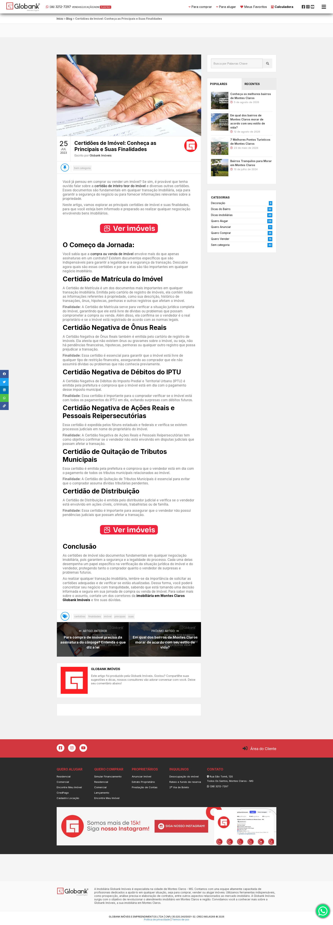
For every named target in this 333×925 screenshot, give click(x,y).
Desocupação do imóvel (184, 776)
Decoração (218, 203)
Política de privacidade (157, 919)
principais (119, 616)
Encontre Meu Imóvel (69, 787)
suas (131, 616)
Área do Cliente (263, 749)
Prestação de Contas (144, 787)
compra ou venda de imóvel (112, 254)
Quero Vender (220, 238)
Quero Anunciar (221, 227)
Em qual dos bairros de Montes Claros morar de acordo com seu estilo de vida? (165, 642)
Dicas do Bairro (220, 209)
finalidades (94, 616)
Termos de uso (180, 919)
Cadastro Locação (68, 798)
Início (60, 18)
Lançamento (101, 792)
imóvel (108, 616)
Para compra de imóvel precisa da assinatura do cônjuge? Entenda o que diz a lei (93, 642)
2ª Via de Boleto (179, 787)
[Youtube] (312, 7)
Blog (69, 18)
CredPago (63, 792)
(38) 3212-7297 (218, 786)
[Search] (267, 63)
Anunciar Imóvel (141, 776)
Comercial (63, 781)
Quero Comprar (221, 232)
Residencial (64, 776)
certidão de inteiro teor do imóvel (120, 186)
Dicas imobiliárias (222, 215)
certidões (79, 616)
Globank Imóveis (101, 155)
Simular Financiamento (108, 776)
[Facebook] (303, 7)
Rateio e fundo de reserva (185, 781)
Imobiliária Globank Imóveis (114, 889)
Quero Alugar (219, 221)
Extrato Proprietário (143, 781)
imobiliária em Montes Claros (142, 902)
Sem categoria (82, 168)
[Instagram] (308, 7)
